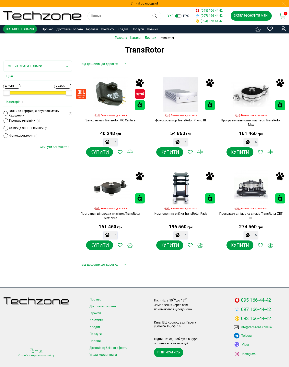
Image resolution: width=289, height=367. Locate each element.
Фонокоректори (20, 135)
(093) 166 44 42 (212, 21)
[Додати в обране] (120, 152)
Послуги (138, 29)
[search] (154, 16)
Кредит (123, 29)
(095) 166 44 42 (212, 10)
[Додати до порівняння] (130, 152)
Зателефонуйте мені (251, 16)
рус (186, 16)
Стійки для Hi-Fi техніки (26, 128)
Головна (121, 38)
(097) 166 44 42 (212, 16)
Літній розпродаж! (144, 3)
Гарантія (92, 29)
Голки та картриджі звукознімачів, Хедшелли (34, 113)
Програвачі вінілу (22, 120)
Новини (152, 29)
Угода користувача (103, 355)
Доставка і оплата (69, 29)
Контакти (107, 29)
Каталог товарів (20, 29)
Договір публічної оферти (108, 348)
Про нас (47, 29)
